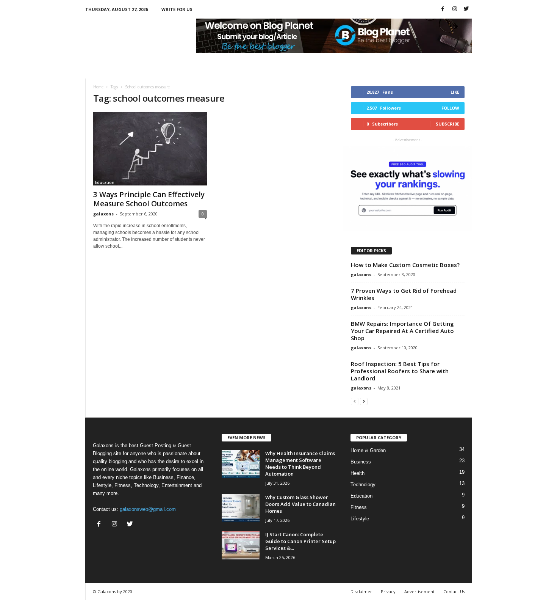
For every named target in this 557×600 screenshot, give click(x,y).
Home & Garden (368, 450)
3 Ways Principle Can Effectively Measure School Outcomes (149, 199)
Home (98, 87)
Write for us (176, 9)
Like (455, 92)
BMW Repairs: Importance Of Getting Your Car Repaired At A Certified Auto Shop (402, 331)
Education (104, 182)
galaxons (103, 214)
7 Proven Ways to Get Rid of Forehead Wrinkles (404, 294)
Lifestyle (359, 518)
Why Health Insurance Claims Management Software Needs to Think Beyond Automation (300, 463)
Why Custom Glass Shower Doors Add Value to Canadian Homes (300, 504)
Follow (450, 108)
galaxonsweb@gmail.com (148, 509)
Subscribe (447, 124)
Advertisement (419, 591)
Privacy (388, 591)
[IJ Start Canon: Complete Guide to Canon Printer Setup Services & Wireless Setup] (241, 545)
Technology (363, 484)
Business (360, 462)
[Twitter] (466, 9)
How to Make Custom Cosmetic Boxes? (405, 265)
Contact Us (454, 591)
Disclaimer (361, 591)
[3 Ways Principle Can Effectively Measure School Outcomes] (150, 148)
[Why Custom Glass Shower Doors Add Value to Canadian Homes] (241, 508)
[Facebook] (442, 9)
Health (357, 473)
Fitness (358, 507)
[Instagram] (454, 9)
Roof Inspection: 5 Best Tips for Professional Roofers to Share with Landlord (400, 371)
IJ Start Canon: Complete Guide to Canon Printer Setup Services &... (300, 541)
